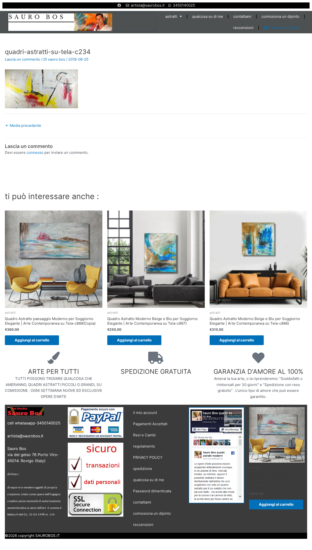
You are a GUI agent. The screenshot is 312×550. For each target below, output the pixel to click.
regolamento (144, 446)
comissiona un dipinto (280, 16)
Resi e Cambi (144, 435)
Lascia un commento (22, 59)
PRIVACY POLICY (148, 457)
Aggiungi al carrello (32, 340)
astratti (171, 16)
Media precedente (23, 125)
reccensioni (243, 27)
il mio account (145, 412)
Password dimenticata (152, 491)
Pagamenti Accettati (150, 424)
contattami (242, 16)
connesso (35, 152)
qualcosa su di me (207, 16)
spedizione (142, 468)
